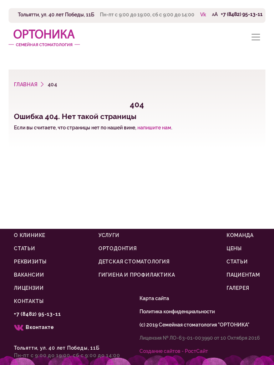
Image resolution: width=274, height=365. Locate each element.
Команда (240, 235)
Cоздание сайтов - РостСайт (173, 351)
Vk (203, 14)
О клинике (29, 235)
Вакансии (29, 275)
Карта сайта (154, 298)
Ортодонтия (117, 248)
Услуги (109, 235)
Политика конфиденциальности (177, 311)
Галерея (238, 288)
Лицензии (29, 288)
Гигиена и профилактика (136, 275)
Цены (234, 248)
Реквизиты (30, 261)
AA (215, 14)
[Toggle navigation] (255, 37)
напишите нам (154, 127)
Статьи (24, 248)
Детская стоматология (134, 261)
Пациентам (243, 275)
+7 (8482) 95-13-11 (242, 14)
